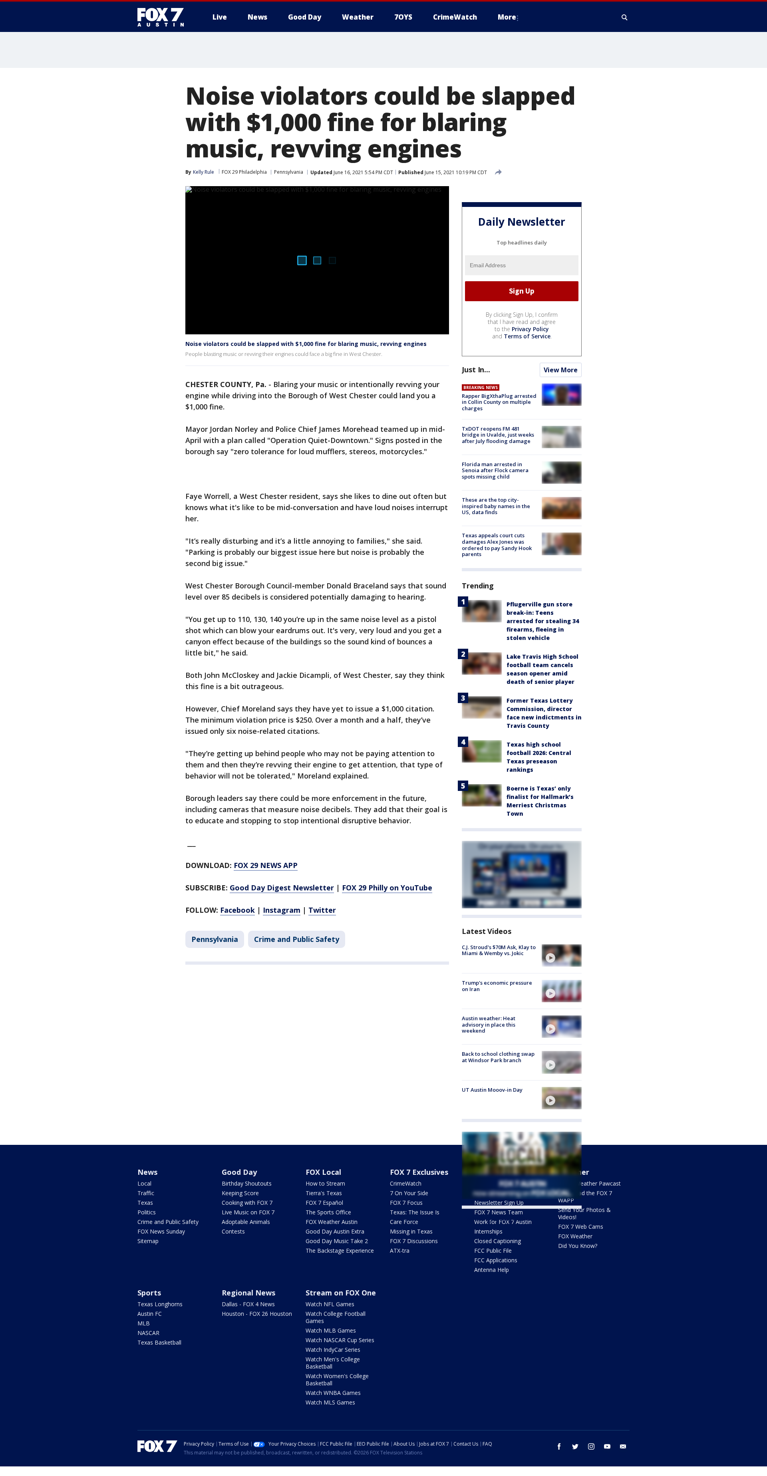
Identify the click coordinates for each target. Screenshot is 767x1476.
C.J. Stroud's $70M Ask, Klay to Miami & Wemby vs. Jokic (499, 950)
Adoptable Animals (246, 1222)
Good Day (239, 1172)
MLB (143, 1323)
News (147, 1172)
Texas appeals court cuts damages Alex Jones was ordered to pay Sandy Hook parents (497, 545)
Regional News (248, 1292)
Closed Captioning (497, 1241)
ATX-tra (399, 1250)
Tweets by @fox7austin (497, 1218)
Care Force (404, 1222)
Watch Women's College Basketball (337, 1379)
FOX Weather (575, 1236)
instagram (591, 1446)
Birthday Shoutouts (247, 1183)
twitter (575, 1446)
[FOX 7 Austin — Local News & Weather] (163, 17)
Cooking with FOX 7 (247, 1202)
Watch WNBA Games (333, 1393)
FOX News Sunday (161, 1231)
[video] (562, 955)
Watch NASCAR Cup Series (340, 1340)
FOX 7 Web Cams (580, 1226)
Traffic (145, 1193)
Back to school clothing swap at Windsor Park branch (498, 1057)
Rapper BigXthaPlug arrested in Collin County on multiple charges (499, 402)
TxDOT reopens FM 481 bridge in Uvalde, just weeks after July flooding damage (498, 435)
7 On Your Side (409, 1193)
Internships (488, 1231)
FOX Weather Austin (332, 1222)
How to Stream (325, 1183)
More (507, 17)
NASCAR (148, 1333)
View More (561, 370)
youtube (607, 1446)
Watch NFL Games (330, 1304)
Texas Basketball (159, 1342)
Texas (145, 1202)
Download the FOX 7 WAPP (585, 1196)
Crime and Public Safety (296, 939)
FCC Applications (495, 1260)
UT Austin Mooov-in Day (492, 1089)
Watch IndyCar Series (333, 1349)
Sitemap (148, 1241)
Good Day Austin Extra (335, 1231)
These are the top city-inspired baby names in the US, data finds (496, 506)
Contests (233, 1231)
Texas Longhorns (160, 1304)
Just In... (476, 369)
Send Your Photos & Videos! (584, 1213)
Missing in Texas (411, 1231)
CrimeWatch (405, 1183)
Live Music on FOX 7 (248, 1212)
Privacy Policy (530, 329)
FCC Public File (493, 1250)
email (623, 1446)
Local (144, 1183)
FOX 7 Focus (406, 1202)
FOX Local (323, 1172)
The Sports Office (328, 1212)
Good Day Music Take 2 (337, 1241)
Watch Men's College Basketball (333, 1362)
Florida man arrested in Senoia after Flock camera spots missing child (495, 470)
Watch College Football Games (336, 1317)
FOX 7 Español (324, 1202)
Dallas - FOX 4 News (248, 1304)
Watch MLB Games (331, 1330)
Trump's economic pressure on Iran (497, 986)
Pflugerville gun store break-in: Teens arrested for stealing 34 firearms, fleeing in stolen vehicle (543, 621)
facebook (559, 1446)
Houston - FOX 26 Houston (257, 1313)
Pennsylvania (288, 172)
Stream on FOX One (341, 1292)
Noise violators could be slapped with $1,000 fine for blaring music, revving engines (306, 344)
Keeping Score (240, 1193)
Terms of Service (527, 336)
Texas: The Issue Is (414, 1212)
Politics (146, 1212)
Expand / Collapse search (625, 17)
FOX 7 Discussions (414, 1241)
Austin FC (149, 1313)
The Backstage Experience (340, 1250)
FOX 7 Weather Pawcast (589, 1183)
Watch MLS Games (330, 1402)
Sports (149, 1292)
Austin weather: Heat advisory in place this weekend (488, 1024)
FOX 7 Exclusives (419, 1172)
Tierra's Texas (324, 1193)
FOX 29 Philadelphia (244, 172)
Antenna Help (491, 1269)
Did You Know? (577, 1246)
